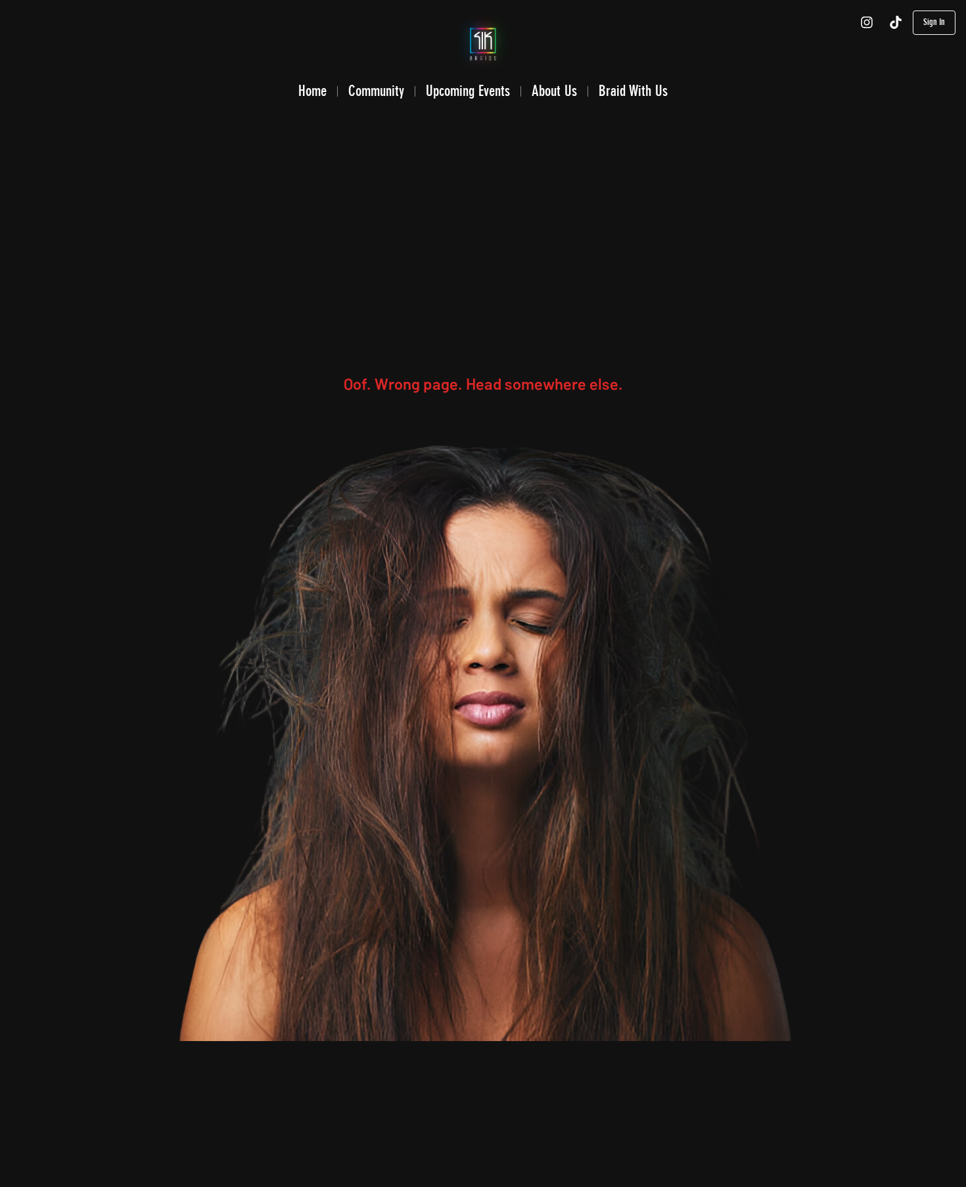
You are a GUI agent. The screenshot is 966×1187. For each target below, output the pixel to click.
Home (312, 90)
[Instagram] (867, 22)
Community (376, 90)
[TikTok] (896, 22)
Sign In (934, 22)
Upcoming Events (468, 90)
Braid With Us (633, 90)
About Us (554, 90)
